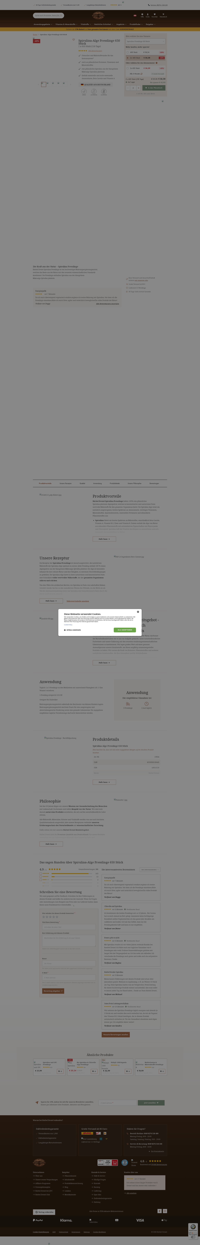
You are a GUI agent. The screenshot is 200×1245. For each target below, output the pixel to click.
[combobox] (138, 612)
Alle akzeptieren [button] (125, 630)
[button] (72, 630)
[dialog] (100, 622)
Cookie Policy (68, 625)
